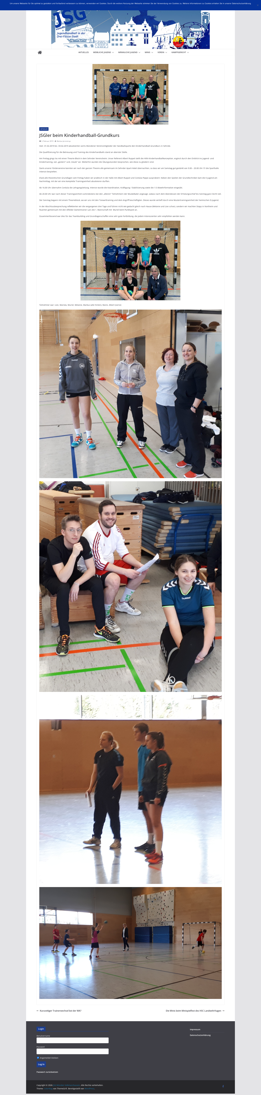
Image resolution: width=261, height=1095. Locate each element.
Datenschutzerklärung (200, 1035)
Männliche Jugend (127, 52)
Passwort (41, 1047)
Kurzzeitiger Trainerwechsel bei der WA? (60, 1010)
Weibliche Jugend (102, 52)
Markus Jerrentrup (64, 141)
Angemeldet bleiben (48, 1058)
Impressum (195, 1029)
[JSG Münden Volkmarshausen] (40, 52)
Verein (161, 52)
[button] (112, 52)
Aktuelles (83, 52)
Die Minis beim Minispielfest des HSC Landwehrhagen (193, 1010)
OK (125, 7)
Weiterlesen (133, 7)
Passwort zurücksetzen (47, 1072)
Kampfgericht (179, 52)
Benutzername (43, 1036)
